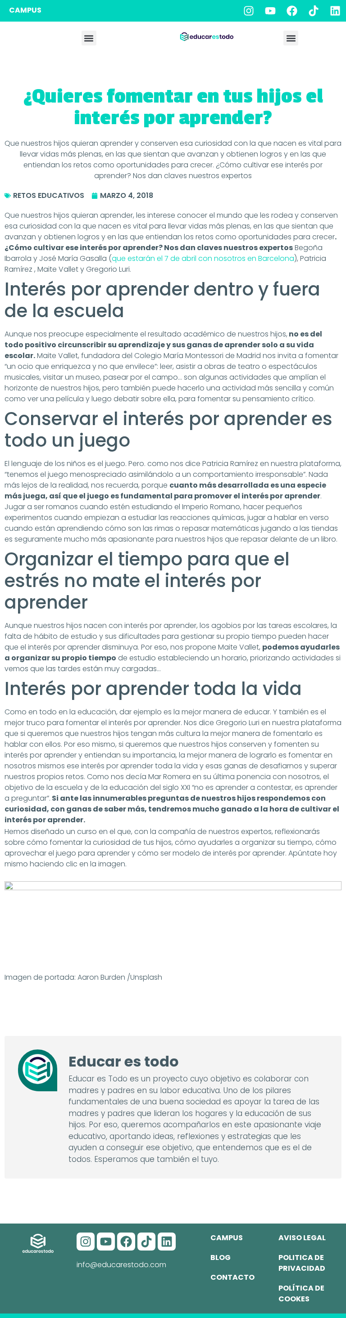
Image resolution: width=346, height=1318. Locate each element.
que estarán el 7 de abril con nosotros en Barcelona (203, 258)
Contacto (232, 1277)
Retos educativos (48, 195)
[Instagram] (249, 11)
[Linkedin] (335, 11)
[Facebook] (292, 11)
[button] (89, 38)
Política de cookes (301, 1293)
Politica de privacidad (301, 1262)
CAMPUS (25, 10)
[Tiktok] (313, 11)
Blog (220, 1257)
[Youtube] (270, 11)
